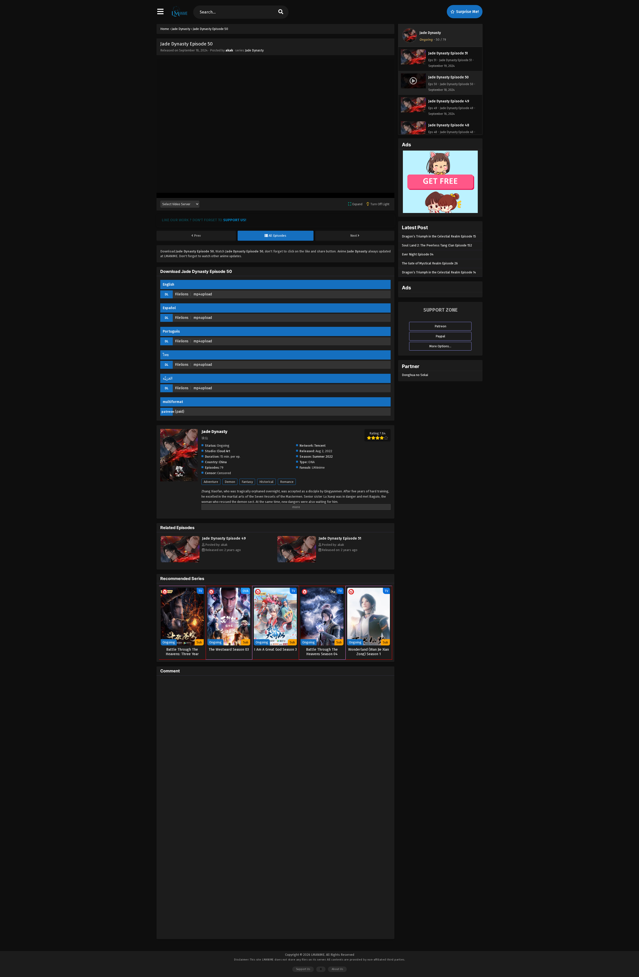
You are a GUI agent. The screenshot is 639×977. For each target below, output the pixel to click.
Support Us (303, 969)
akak (229, 50)
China (223, 462)
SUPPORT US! (234, 220)
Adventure (211, 482)
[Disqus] (275, 741)
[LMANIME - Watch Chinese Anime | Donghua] (179, 16)
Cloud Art (223, 451)
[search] (281, 12)
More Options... (440, 346)
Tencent (319, 445)
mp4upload (202, 294)
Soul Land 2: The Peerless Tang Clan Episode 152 (437, 245)
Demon (230, 482)
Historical (266, 482)
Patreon (440, 326)
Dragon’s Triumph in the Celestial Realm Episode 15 (439, 236)
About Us (337, 969)
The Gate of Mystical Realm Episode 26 (430, 263)
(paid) (179, 411)
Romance (287, 482)
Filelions (181, 294)
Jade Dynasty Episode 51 (340, 538)
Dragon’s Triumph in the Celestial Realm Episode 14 (439, 272)
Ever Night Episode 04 (418, 254)
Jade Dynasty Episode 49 (224, 538)
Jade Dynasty (254, 50)
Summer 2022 (323, 456)
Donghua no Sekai (415, 375)
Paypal (440, 336)
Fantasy (247, 482)
